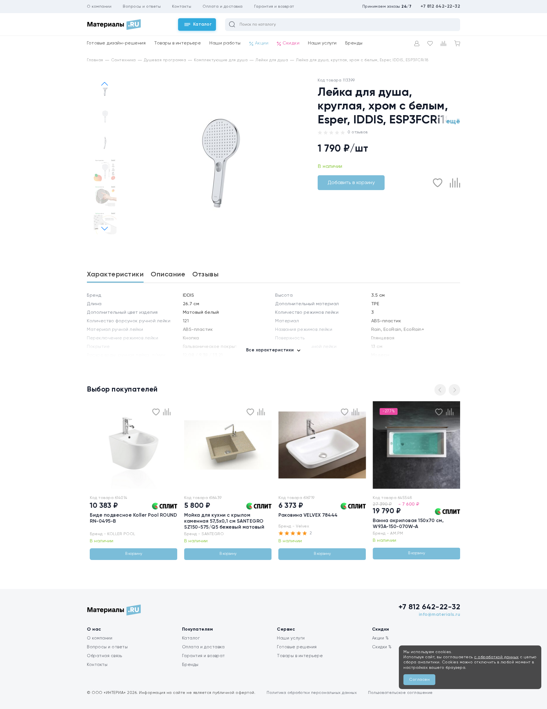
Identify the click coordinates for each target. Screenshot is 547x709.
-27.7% (387, 411)
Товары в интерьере (177, 43)
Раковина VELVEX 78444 (306, 515)
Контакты (181, 7)
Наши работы (225, 43)
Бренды (354, 43)
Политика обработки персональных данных (312, 693)
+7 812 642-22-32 (440, 6)
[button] (104, 229)
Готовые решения (297, 647)
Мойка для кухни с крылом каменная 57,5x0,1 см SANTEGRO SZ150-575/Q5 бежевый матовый (223, 521)
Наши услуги (322, 43)
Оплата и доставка (223, 7)
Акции (262, 43)
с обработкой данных (496, 657)
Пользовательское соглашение (400, 693)
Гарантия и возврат (274, 7)
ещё (453, 121)
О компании (99, 7)
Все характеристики (270, 350)
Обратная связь (104, 656)
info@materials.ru (439, 614)
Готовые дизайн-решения (116, 43)
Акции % (380, 638)
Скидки (291, 43)
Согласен (419, 680)
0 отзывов (358, 132)
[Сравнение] (443, 43)
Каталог (191, 638)
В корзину (132, 554)
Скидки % (382, 647)
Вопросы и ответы (142, 7)
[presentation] (91, 445)
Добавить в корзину (351, 182)
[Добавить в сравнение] (455, 183)
